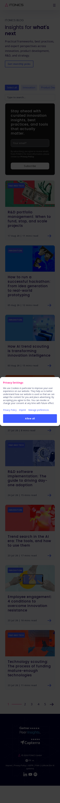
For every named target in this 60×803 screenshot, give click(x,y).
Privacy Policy (10, 409)
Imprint (22, 409)
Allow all (30, 418)
